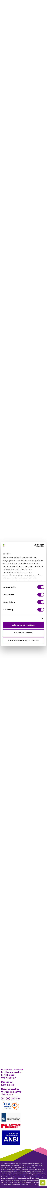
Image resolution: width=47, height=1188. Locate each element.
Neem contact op (10, 1089)
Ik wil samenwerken (11, 1072)
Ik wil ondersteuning (12, 1069)
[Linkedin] (3, 1098)
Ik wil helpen (7, 1075)
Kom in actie (7, 1085)
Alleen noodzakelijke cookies (23, 640)
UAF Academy (8, 1078)
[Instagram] (13, 1098)
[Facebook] (8, 1098)
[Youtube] (18, 1098)
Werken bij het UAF (11, 1092)
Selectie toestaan (23, 633)
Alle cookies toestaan (23, 625)
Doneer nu (6, 1082)
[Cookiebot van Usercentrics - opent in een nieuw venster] (33, 545)
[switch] (40, 594)
